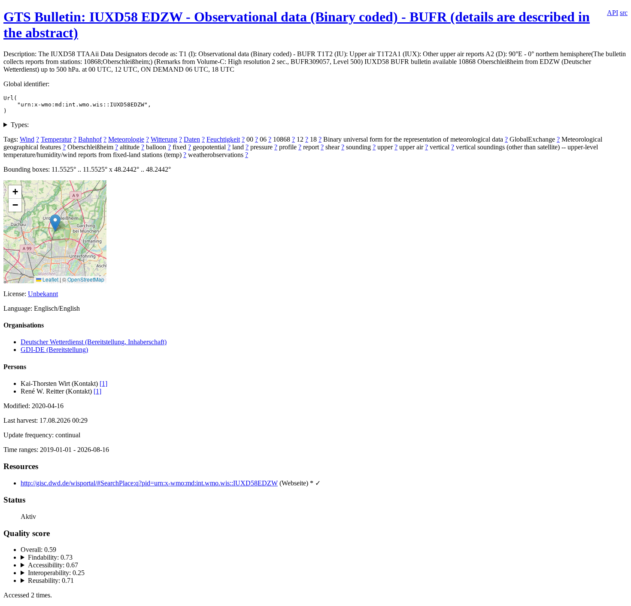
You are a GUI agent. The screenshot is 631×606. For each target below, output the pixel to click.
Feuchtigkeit (223, 139)
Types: (20, 124)
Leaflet (49, 279)
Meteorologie (126, 139)
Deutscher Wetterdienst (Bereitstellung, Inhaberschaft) (94, 341)
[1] (103, 383)
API (612, 12)
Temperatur (56, 139)
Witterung (164, 139)
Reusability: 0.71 (51, 580)
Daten (192, 139)
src (624, 12)
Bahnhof (90, 139)
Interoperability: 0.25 (56, 572)
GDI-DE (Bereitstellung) (54, 349)
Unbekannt (43, 293)
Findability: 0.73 (50, 557)
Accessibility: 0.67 (53, 565)
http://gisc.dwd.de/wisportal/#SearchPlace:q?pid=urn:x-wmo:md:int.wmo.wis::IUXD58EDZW (149, 483)
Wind (27, 139)
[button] (55, 223)
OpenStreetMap (85, 279)
